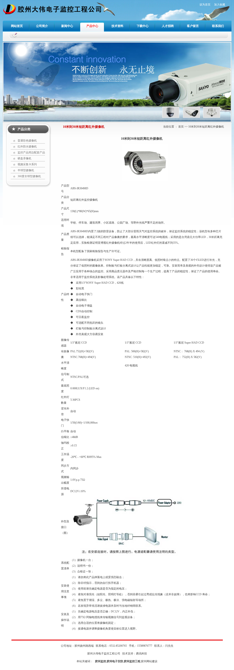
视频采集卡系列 (27, 164)
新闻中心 (67, 26)
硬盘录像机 (24, 158)
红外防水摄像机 (27, 146)
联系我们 (218, 26)
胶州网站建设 (149, 661)
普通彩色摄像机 (27, 140)
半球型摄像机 (26, 170)
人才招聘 (168, 26)
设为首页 (204, 4)
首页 (181, 126)
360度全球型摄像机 (29, 176)
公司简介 (42, 26)
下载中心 (143, 26)
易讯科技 (141, 653)
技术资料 (117, 26)
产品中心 (92, 26)
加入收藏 (219, 4)
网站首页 (17, 26)
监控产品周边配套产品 (31, 152)
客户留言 (193, 26)
